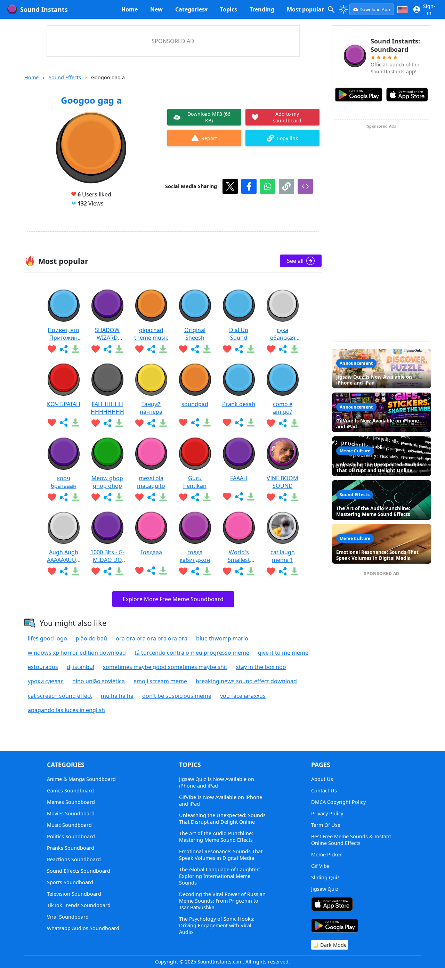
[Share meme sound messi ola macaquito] (151, 497)
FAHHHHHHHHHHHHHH (107, 408)
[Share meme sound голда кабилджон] (195, 571)
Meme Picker (326, 854)
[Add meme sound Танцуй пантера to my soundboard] (139, 423)
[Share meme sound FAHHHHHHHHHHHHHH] (107, 423)
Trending (262, 9)
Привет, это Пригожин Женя (63, 333)
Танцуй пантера (151, 408)
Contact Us (324, 790)
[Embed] (305, 186)
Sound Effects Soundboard (78, 871)
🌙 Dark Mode (330, 945)
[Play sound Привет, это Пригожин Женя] (63, 305)
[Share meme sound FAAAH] (239, 496)
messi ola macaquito (151, 482)
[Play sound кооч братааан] (63, 453)
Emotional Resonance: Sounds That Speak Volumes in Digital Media (220, 854)
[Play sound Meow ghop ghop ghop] (107, 453)
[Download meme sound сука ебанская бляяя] (294, 349)
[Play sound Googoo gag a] (91, 148)
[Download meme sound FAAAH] (250, 496)
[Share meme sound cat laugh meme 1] (282, 571)
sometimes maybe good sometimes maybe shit (165, 667)
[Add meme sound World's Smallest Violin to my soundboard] (227, 571)
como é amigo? (282, 408)
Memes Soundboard (71, 802)
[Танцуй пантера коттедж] (151, 379)
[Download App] (332, 904)
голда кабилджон (195, 556)
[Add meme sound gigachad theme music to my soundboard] (139, 349)
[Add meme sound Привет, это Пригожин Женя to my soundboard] (52, 349)
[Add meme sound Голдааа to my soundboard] (139, 570)
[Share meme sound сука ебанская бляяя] (282, 349)
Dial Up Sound (238, 333)
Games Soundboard (70, 790)
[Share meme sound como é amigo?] (282, 423)
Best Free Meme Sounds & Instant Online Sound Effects (351, 839)
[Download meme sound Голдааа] (163, 570)
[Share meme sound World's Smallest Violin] (239, 571)
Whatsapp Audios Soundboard (83, 928)
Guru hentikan (195, 482)
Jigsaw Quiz (324, 889)
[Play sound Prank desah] (238, 379)
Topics (228, 9)
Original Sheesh (194, 333)
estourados (43, 667)
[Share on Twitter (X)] (230, 186)
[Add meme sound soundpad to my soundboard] (183, 422)
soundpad (194, 404)
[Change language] (402, 9)
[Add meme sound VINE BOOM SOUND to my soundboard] (271, 497)
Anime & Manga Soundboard (81, 779)
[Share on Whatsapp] (267, 186)
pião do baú (91, 638)
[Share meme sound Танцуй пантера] (151, 423)
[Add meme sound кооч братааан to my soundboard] (52, 497)
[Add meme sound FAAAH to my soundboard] (227, 496)
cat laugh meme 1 (282, 556)
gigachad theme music (151, 333)
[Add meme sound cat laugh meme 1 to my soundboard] (271, 571)
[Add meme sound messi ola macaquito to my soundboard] (139, 497)
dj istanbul (80, 667)
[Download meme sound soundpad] (207, 422)
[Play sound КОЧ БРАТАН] (63, 379)
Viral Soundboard (68, 916)
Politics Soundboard (71, 836)
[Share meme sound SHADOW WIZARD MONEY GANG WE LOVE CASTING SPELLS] (107, 349)
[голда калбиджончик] (195, 527)
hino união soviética (98, 681)
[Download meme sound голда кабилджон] (207, 571)
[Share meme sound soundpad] (195, 422)
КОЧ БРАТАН (63, 404)
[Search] (331, 9)
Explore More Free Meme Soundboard (173, 599)
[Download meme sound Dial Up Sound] (250, 349)
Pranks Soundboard (70, 848)
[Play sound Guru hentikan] (195, 453)
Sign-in (429, 9)
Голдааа (151, 552)
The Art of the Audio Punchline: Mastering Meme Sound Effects (216, 836)
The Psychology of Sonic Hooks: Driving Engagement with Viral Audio (216, 925)
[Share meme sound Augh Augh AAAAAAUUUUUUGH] (63, 571)
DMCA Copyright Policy (338, 802)
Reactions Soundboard (74, 859)
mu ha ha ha (117, 696)
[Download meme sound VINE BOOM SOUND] (294, 497)
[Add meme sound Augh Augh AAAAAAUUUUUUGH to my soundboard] (52, 571)
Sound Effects (65, 77)
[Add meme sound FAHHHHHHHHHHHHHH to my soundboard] (95, 423)
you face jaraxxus (243, 696)
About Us (322, 779)
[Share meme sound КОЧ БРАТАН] (63, 422)
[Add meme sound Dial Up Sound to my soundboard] (227, 349)
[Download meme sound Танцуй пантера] (163, 423)
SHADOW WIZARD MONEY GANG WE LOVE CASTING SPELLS (107, 333)
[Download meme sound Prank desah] (250, 422)
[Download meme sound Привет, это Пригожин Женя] (75, 349)
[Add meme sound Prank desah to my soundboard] (227, 422)
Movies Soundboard (71, 813)
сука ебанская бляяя (282, 333)
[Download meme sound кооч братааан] (75, 497)
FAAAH (239, 478)
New (156, 9)
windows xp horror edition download (77, 652)
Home (129, 9)
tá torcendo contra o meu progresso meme (192, 652)
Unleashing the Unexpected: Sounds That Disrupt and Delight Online (222, 818)
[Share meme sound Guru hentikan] (195, 497)
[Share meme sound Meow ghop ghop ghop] (107, 497)
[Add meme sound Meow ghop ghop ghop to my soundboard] (95, 497)
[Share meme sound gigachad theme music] (151, 349)
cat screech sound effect (60, 696)
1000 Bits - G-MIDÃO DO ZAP (107, 556)
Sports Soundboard (70, 882)
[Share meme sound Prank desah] (239, 422)
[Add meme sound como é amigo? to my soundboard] (271, 423)
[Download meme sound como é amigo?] (294, 423)
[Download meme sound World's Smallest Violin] (250, 571)
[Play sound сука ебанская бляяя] (282, 305)
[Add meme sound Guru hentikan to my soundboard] (183, 497)
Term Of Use (325, 825)
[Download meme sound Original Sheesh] (207, 349)
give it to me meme (283, 652)
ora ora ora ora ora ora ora (151, 638)
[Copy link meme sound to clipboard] (286, 186)
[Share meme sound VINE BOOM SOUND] (282, 497)
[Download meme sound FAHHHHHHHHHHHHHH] (119, 423)
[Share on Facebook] (249, 186)
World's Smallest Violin (239, 556)
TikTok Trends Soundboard (79, 905)
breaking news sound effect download (246, 681)
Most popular (305, 9)
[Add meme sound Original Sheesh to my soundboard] (183, 349)
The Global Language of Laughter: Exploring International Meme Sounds (219, 876)
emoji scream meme (160, 681)
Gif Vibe (320, 866)
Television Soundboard (74, 893)
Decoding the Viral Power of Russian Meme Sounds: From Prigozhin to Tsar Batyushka (222, 901)
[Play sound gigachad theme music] (151, 305)
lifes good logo (47, 638)
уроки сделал (46, 681)
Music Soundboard (69, 825)
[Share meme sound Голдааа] (151, 570)
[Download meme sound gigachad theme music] (163, 349)
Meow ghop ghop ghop (107, 482)
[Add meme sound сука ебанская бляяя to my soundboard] (271, 349)
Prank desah (238, 404)
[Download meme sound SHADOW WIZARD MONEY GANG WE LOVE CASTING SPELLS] (119, 349)
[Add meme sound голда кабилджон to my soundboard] (183, 571)
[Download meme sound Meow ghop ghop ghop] (119, 497)
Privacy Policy (327, 813)
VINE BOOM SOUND (282, 482)
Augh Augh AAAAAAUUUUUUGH (63, 556)
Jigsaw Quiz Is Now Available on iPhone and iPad (216, 782)
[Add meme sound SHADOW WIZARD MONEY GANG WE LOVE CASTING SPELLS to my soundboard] (95, 349)
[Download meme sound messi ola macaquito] (163, 497)
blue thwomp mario (222, 638)
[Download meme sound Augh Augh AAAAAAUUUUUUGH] (75, 571)
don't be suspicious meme (176, 696)
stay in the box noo (261, 667)
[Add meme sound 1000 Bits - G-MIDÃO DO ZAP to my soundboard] (95, 571)
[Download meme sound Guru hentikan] (207, 497)
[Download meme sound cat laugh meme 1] (294, 571)
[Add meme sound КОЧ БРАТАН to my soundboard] (52, 422)
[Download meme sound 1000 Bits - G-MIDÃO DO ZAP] (119, 571)
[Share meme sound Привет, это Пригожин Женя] (63, 349)
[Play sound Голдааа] (151, 527)
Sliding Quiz (325, 877)
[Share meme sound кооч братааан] (63, 497)
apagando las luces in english (66, 710)
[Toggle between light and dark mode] (343, 9)
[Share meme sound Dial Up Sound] (239, 349)
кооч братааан (63, 482)
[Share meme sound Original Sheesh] (195, 349)
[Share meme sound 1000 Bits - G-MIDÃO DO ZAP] (107, 571)
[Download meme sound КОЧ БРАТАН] (75, 422)
